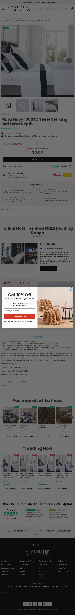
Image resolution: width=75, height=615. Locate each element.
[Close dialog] (70, 288)
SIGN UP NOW (19, 316)
